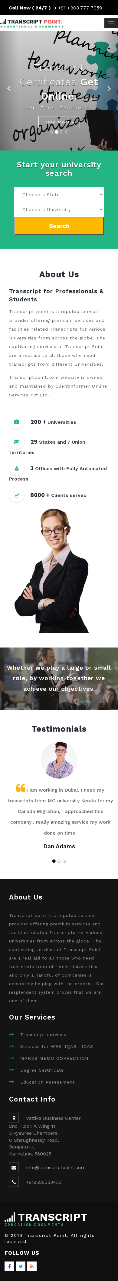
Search (59, 225)
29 (34, 441)
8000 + (40, 495)
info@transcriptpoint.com (56, 1167)
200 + (38, 421)
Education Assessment (47, 1082)
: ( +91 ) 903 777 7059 (59, 8)
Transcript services (43, 1034)
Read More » (59, 121)
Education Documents (34, 1225)
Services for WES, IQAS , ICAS (56, 1046)
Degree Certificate (42, 1070)
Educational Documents (32, 26)
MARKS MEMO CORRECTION (54, 1058)
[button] (9, 91)
